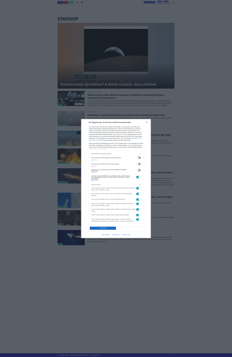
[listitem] (116, 154)
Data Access (116, 234)
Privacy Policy (126, 234)
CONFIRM (103, 228)
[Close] (147, 122)
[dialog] (116, 178)
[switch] (138, 157)
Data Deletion (106, 234)
